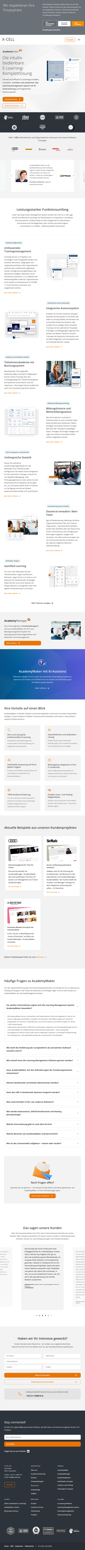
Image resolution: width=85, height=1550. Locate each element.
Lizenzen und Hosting (65, 1485)
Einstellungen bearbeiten (51, 30)
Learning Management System (68, 1507)
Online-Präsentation (12, 106)
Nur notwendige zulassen (50, 23)
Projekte (34, 1515)
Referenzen (40, 957)
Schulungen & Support (65, 1489)
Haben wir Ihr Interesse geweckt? (42, 1338)
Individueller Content (11, 1507)
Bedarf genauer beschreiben (42, 1382)
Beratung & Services (11, 1511)
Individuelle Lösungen (65, 1481)
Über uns (34, 1470)
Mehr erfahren (11, 643)
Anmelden (10, 1444)
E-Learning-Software (64, 1503)
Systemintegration (64, 1478)
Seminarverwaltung (64, 1515)
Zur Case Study (13, 886)
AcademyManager (63, 1474)
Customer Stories (37, 1507)
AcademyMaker (62, 1470)
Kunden (33, 1503)
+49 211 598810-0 (16, 1475)
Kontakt (70, 40)
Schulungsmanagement (65, 1511)
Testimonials (35, 1511)
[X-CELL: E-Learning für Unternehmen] (8, 39)
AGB (11, 1546)
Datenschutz (29, 1546)
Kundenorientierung (38, 1474)
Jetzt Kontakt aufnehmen (40, 1196)
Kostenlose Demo (11, 99)
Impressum (19, 1546)
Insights (33, 1493)
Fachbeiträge (35, 1490)
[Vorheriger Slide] (11, 176)
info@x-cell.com (14, 1477)
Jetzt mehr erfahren (11, 292)
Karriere (34, 1478)
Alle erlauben (78, 23)
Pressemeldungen (37, 1481)
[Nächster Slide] (5, 176)
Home (6, 1546)
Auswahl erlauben (64, 23)
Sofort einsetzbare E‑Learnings (15, 1503)
